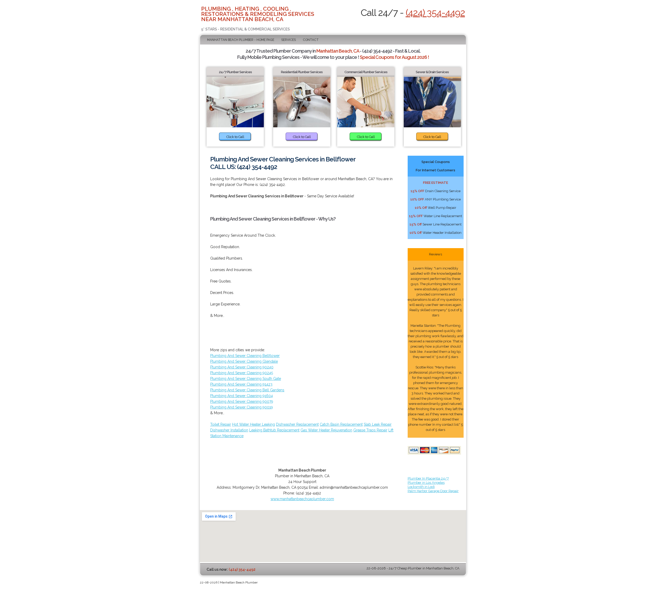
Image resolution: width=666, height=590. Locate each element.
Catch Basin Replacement (341, 424)
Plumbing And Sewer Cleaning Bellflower (245, 356)
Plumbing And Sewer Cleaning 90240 (241, 367)
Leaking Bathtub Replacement (274, 430)
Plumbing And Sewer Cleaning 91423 (241, 384)
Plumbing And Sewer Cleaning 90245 (241, 373)
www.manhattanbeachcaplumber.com (302, 499)
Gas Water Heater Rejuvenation (326, 430)
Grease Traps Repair (370, 430)
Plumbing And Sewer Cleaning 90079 (241, 401)
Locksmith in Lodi (421, 487)
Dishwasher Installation (229, 430)
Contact (311, 40)
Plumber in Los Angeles (426, 483)
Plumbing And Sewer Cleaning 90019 (241, 407)
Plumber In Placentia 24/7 (428, 478)
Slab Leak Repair (378, 424)
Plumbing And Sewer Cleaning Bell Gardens (247, 390)
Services (288, 40)
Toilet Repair (220, 424)
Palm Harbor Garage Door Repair (433, 491)
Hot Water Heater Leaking (253, 424)
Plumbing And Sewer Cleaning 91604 (241, 396)
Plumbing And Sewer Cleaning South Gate (245, 378)
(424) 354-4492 (435, 12)
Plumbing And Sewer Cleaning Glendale (244, 361)
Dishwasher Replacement (297, 424)
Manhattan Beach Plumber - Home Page (240, 40)
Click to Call (235, 137)
